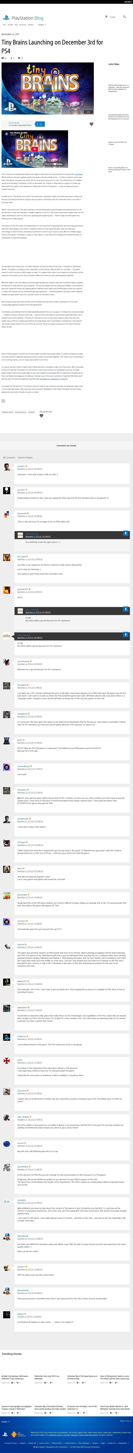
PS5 (4, 25)
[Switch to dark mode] (106, 16)
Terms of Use (44, 1443)
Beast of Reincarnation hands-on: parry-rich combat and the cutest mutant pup (115, 1377)
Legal (103, 1443)
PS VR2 (10, 25)
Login (112, 16)
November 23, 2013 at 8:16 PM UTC (29, 1093)
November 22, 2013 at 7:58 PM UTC (29, 664)
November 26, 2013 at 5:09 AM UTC (30, 1293)
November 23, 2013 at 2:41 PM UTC (29, 1039)
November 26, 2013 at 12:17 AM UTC (30, 1238)
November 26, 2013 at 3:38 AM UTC (29, 1269)
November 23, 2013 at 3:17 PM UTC (29, 1062)
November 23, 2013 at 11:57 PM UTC (30, 1119)
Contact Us (111, 1443)
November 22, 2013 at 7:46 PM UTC (38, 536)
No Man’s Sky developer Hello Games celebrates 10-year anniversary (15, 1377)
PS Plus (31, 25)
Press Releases (83, 1443)
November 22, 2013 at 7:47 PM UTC (38, 612)
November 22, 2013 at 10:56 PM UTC (30, 871)
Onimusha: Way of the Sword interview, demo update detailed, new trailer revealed (50, 1407)
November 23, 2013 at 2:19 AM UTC (29, 947)
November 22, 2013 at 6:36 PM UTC (29, 559)
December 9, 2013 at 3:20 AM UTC (29, 1316)
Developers (123, 1443)
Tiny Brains (78, 174)
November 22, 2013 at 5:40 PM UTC (29, 469)
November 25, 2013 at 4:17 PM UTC (29, 1202)
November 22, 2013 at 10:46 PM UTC (30, 845)
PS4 (16, 25)
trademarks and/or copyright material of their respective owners (73, 1435)
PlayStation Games (7, 412)
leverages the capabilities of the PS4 (53, 379)
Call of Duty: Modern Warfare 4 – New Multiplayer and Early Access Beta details (115, 1407)
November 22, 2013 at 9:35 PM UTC (29, 742)
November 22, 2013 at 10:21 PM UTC (30, 792)
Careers (95, 1443)
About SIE (32, 1443)
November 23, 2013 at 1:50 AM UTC (29, 923)
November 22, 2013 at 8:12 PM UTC (29, 687)
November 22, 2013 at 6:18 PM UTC (29, 516)
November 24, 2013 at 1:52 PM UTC (29, 1169)
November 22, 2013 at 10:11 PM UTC (30, 769)
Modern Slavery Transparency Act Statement (50, 1447)
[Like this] (18, 1383)
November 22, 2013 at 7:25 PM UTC (29, 592)
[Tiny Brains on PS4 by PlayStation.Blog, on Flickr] (27, 259)
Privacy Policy (57, 1443)
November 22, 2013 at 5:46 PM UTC (29, 492)
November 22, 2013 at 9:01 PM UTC (29, 716)
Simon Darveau (14, 123)
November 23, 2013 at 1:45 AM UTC (29, 897)
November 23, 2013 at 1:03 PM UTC (29, 1010)
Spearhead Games (20, 412)
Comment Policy (10, 1443)
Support (23, 1443)
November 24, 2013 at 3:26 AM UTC (29, 1145)
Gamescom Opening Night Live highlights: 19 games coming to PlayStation (17, 1407)
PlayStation (27, 18)
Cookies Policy (70, 1443)
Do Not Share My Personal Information (85, 1447)
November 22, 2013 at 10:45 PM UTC (30, 821)
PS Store (22, 25)
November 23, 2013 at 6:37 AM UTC (29, 984)
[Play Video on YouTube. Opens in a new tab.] (88, 112)
